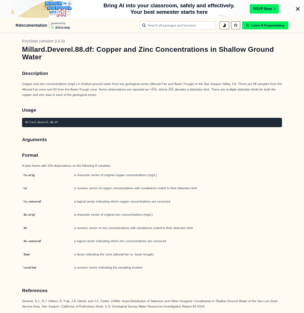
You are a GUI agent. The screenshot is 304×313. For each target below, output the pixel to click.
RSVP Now (262, 9)
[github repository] (235, 25)
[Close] (297, 8)
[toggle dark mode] (224, 25)
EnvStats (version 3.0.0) (43, 41)
